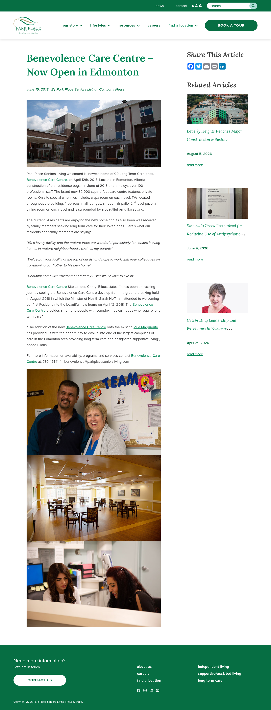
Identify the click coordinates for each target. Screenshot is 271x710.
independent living (213, 666)
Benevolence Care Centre (47, 179)
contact (181, 5)
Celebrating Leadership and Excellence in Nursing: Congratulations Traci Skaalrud (215, 328)
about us (144, 666)
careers (154, 25)
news (160, 5)
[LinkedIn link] (151, 691)
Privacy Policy (74, 702)
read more (195, 164)
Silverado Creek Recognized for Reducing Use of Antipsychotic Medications (214, 234)
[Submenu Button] (80, 26)
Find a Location (180, 25)
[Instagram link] (145, 691)
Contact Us (40, 680)
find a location (149, 680)
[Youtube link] (157, 691)
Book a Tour (231, 25)
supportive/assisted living (219, 673)
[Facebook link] (138, 691)
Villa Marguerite (146, 327)
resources (127, 25)
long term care (210, 680)
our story (70, 25)
